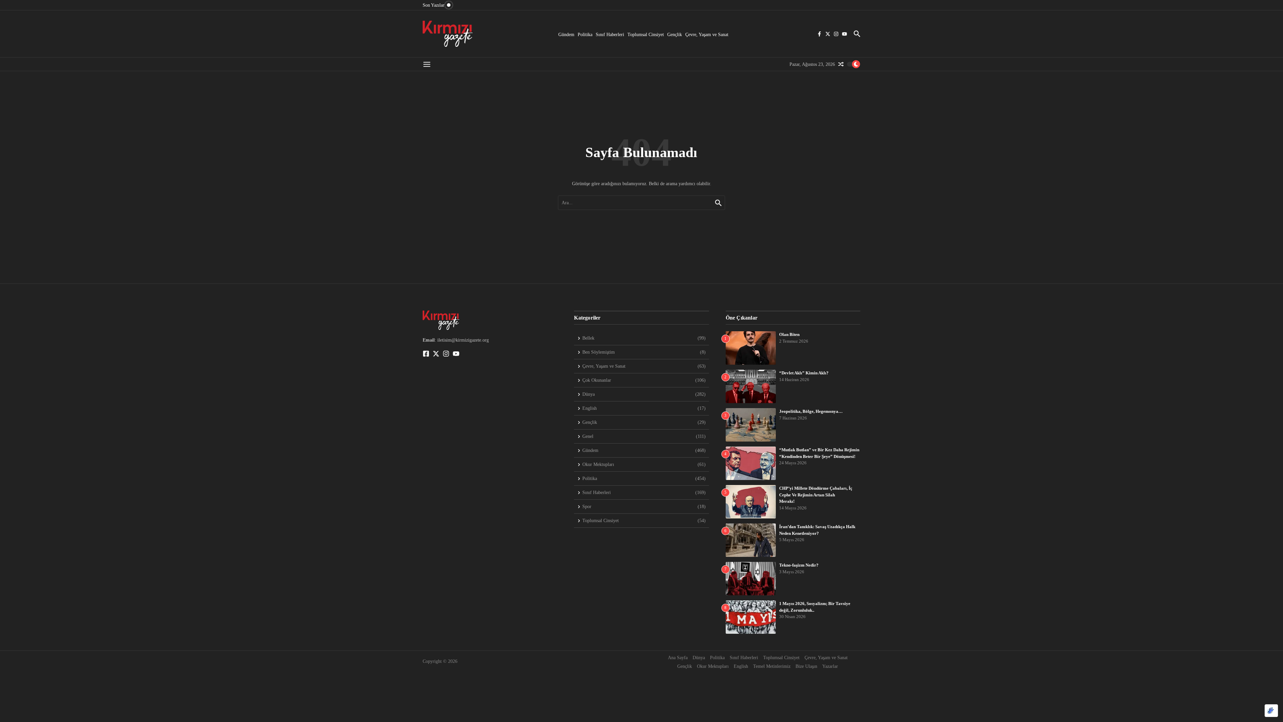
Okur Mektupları (713, 666)
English (741, 666)
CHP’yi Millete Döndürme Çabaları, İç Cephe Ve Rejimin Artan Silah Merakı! (815, 495)
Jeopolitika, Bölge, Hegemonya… (811, 411)
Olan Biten (789, 334)
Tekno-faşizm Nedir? (799, 565)
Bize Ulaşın (806, 666)
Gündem (566, 34)
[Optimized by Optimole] (1271, 710)
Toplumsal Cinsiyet (645, 34)
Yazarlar (830, 666)
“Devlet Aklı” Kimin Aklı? (804, 372)
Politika (585, 34)
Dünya (699, 657)
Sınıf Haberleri (610, 34)
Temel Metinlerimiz (772, 666)
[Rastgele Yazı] (841, 64)
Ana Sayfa (678, 657)
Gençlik (674, 34)
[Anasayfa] (448, 34)
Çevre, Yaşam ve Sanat (706, 34)
